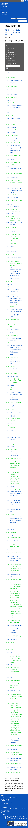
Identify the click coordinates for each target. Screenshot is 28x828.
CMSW (22, 0)
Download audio (11, 60)
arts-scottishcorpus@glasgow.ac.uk (9, 802)
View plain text (11, 52)
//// (12, 159)
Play (10, 58)
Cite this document (12, 56)
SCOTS (26, 0)
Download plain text (12, 54)
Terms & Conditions (14, 797)
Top (3, 795)
